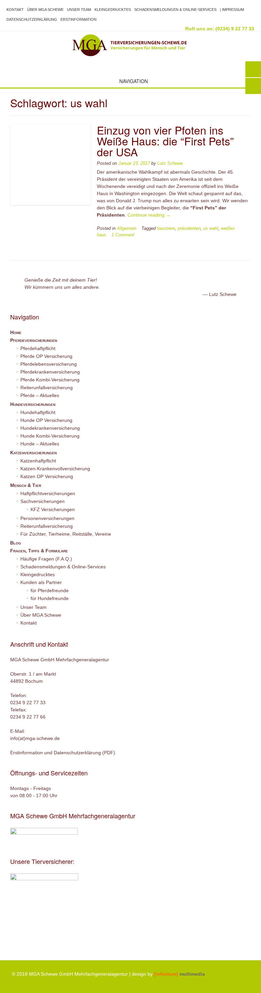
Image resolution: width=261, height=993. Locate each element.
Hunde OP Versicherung (46, 420)
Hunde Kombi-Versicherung (50, 436)
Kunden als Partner (41, 582)
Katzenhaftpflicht (38, 460)
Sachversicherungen (42, 501)
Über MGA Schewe (45, 9)
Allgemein (126, 228)
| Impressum (232, 9)
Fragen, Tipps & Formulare (39, 550)
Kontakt (15, 9)
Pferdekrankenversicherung (50, 372)
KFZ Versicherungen (53, 509)
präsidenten (189, 228)
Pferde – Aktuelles (39, 395)
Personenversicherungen (47, 518)
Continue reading (149, 215)
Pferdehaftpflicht (37, 348)
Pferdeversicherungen (33, 340)
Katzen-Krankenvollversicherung (55, 468)
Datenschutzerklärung (31, 19)
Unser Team (79, 9)
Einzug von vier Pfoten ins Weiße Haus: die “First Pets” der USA (165, 140)
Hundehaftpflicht (37, 412)
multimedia (179, 974)
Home (15, 332)
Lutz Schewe (170, 163)
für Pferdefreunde (50, 590)
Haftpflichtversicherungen (47, 493)
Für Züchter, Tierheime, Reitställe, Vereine (65, 534)
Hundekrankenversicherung (50, 428)
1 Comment (122, 235)
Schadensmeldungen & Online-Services (175, 9)
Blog (15, 543)
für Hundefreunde (50, 598)
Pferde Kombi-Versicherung (50, 379)
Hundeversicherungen (32, 404)
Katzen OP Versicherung (46, 476)
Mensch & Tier (25, 485)
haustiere (166, 228)
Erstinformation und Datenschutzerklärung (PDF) (62, 752)
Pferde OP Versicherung (46, 356)
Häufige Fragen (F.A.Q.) (46, 559)
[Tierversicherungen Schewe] (130, 45)
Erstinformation (78, 19)
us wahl (210, 228)
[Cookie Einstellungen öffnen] (15, 984)
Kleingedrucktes (112, 9)
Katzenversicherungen (33, 452)
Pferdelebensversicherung (48, 364)
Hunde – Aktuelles (39, 443)
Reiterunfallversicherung (46, 387)
